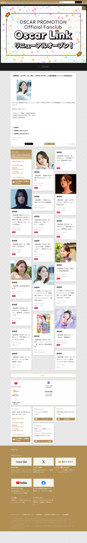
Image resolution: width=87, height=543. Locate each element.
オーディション (38, 497)
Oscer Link (14, 467)
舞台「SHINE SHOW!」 (29, 113)
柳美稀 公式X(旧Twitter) (21, 133)
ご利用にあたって (27, 514)
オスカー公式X (37, 467)
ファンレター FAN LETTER (43, 419)
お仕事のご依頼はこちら (16, 403)
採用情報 (39, 514)
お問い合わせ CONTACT (21, 439)
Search (78, 2)
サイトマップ (15, 514)
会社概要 (65, 514)
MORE (43, 375)
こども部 (13, 497)
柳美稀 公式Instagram (21, 130)
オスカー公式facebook (48, 386)
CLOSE (71, 144)
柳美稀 (16, 127)
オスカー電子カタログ (15, 395)
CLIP (49, 144)
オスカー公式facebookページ (42, 488)
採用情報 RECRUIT (66, 419)
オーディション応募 (43, 441)
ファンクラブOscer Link (48, 395)
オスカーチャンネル (16, 386)
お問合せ (21, 182)
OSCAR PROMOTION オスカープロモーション (4, 2)
